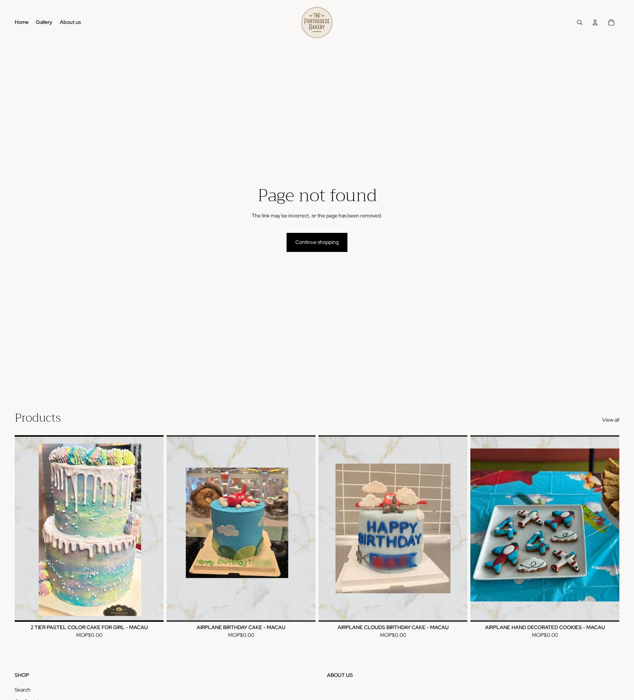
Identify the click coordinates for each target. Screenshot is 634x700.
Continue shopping (317, 242)
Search (22, 689)
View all (610, 419)
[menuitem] (22, 22)
